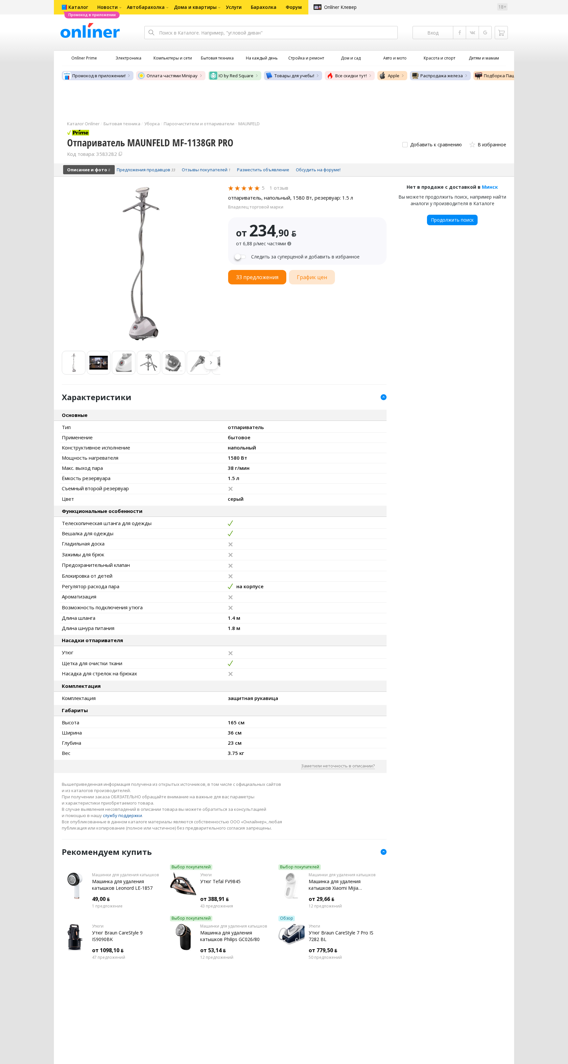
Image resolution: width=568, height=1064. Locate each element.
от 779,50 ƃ (323, 950)
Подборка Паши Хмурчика (511, 76)
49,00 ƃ (101, 899)
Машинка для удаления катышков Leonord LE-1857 (122, 884)
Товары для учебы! (294, 76)
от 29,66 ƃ (321, 899)
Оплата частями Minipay (172, 76)
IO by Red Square (236, 76)
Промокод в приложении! (99, 76)
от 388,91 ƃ (214, 899)
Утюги (206, 875)
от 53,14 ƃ (213, 950)
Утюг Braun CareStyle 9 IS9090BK (117, 936)
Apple (393, 76)
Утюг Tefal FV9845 (220, 881)
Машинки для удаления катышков (125, 875)
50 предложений (325, 957)
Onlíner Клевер (340, 7)
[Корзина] (501, 32)
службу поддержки (122, 815)
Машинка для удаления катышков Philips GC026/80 (230, 936)
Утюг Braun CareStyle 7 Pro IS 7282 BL (341, 936)
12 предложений (325, 906)
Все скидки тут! (351, 76)
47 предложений (108, 957)
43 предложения (216, 906)
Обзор (286, 918)
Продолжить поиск (452, 220)
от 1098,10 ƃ (108, 950)
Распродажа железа (441, 76)
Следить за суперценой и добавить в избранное (305, 256)
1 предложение (107, 906)
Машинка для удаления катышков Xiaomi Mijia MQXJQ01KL (335, 884)
